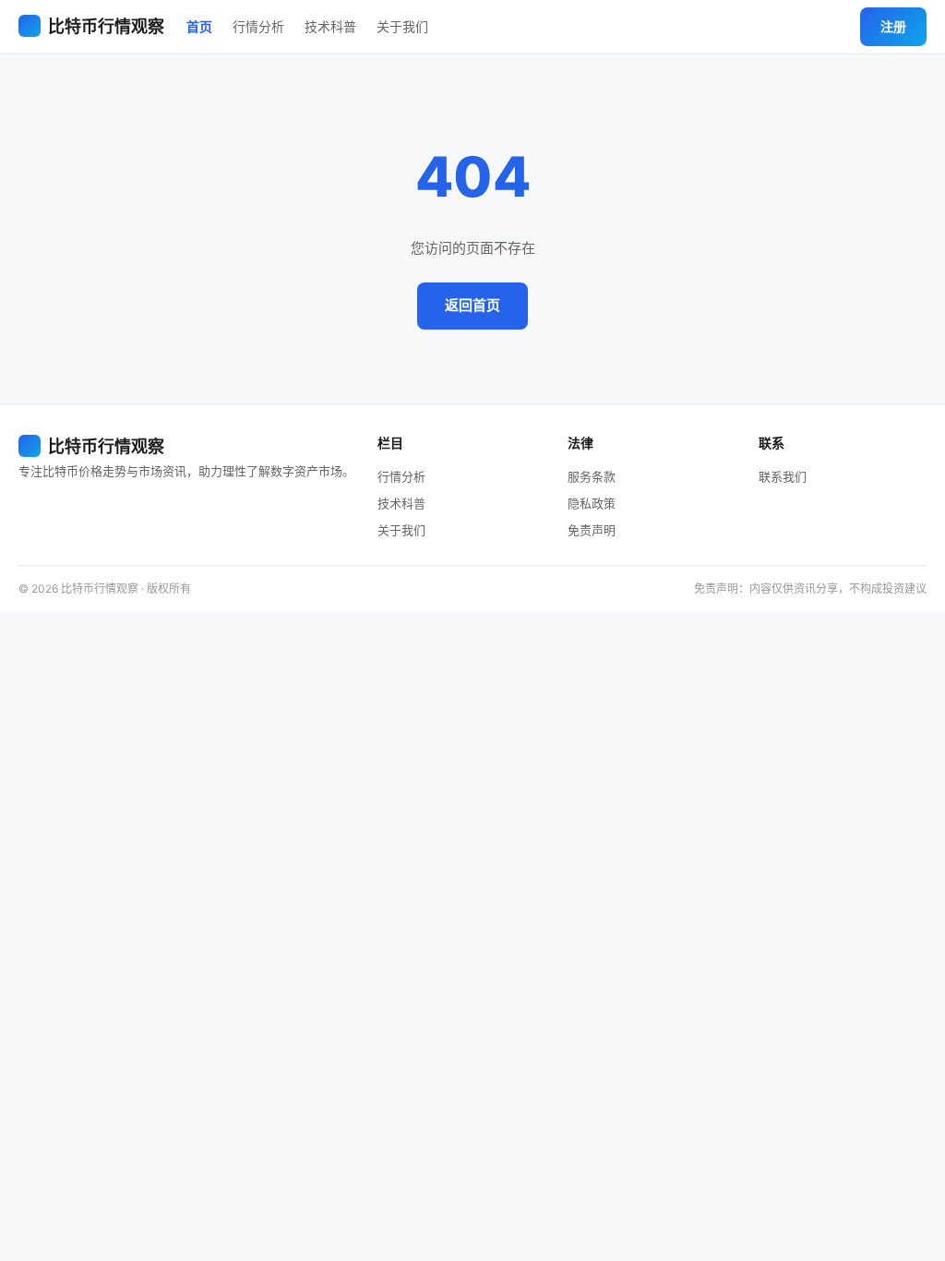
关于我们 (402, 26)
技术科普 (330, 26)
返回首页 (472, 305)
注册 (893, 26)
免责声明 (592, 529)
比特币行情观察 (106, 26)
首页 (199, 26)
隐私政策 (592, 503)
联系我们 (783, 476)
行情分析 (258, 26)
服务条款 (592, 476)
